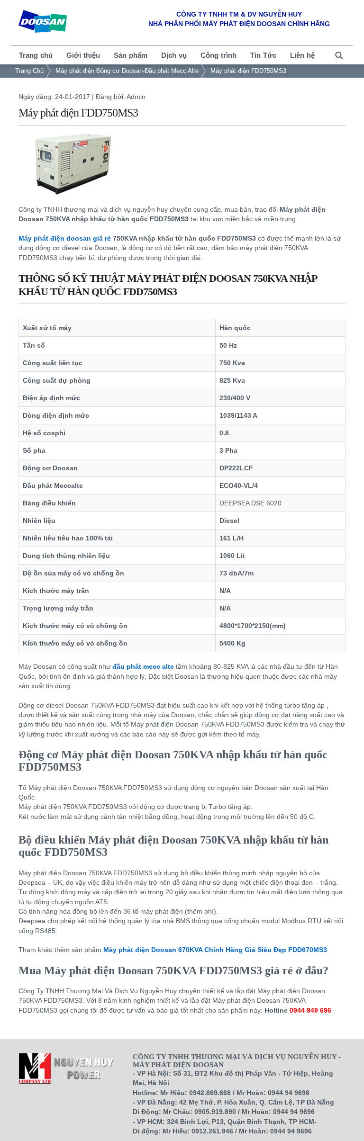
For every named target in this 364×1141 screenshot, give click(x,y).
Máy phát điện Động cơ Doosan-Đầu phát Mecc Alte (127, 70)
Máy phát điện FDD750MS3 (248, 70)
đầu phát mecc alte (143, 666)
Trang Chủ (29, 70)
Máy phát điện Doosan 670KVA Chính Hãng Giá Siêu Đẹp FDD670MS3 (215, 949)
